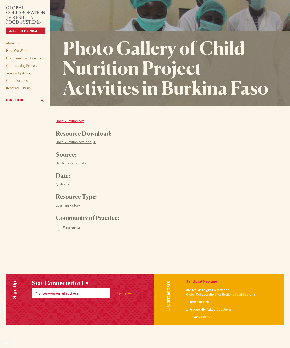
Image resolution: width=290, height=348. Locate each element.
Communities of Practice (24, 58)
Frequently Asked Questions (210, 309)
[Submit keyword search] (42, 100)
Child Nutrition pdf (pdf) (74, 142)
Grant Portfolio (17, 80)
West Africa (71, 228)
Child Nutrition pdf (70, 121)
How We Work (17, 50)
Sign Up (122, 293)
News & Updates (18, 73)
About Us (13, 43)
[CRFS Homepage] (29, 20)
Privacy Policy (199, 317)
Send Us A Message (201, 281)
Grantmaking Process (21, 65)
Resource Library (18, 88)
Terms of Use (199, 302)
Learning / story (68, 205)
